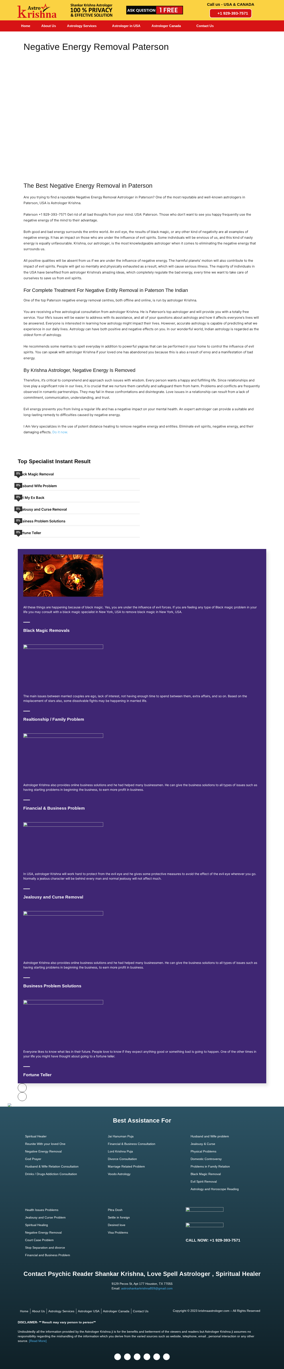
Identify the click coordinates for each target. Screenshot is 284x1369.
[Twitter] (127, 1356)
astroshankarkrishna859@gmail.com (147, 1288)
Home (25, 26)
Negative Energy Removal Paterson (96, 47)
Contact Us (205, 26)
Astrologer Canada (166, 26)
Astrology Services (82, 26)
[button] (30, 113)
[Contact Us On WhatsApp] (9, 1105)
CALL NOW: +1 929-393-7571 (213, 1240)
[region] (142, 113)
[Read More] (38, 1341)
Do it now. (60, 432)
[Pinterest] (156, 1356)
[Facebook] (117, 1356)
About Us (48, 26)
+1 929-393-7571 (232, 13)
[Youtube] (137, 1356)
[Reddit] (166, 1356)
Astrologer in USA (126, 26)
